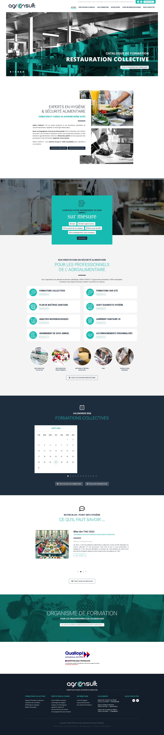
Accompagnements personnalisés (61, 712)
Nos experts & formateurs (84, 705)
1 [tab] (68, 476)
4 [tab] (75, 476)
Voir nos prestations (76, 148)
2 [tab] (70, 476)
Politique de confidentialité (102, 726)
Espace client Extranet (83, 702)
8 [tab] (85, 476)
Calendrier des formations (32, 702)
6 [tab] (80, 476)
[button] (10, 71)
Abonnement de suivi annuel (59, 709)
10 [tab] (91, 476)
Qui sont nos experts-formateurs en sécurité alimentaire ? (82, 624)
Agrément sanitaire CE (57, 707)
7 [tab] (83, 476)
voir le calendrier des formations (134, 67)
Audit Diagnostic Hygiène (58, 702)
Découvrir (82, 238)
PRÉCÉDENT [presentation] (8, 48)
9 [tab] (88, 476)
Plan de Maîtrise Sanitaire (58, 700)
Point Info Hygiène (82, 700)
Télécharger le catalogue (32, 705)
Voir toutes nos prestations (83, 377)
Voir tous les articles (83, 581)
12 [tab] (96, 476)
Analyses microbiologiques (59, 705)
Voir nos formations (58, 148)
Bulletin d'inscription (31, 707)
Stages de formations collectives (34, 700)
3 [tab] (73, 476)
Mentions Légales (85, 726)
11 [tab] (93, 476)
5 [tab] (78, 476)
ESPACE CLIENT (149, 1)
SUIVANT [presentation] (156, 48)
